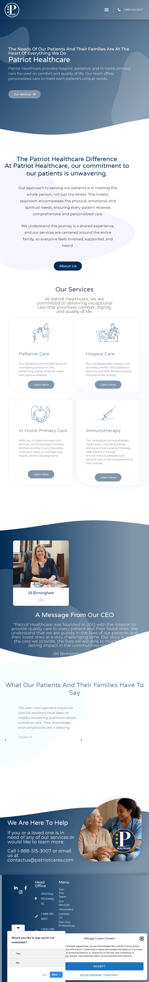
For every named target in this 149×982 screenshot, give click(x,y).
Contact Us (62, 915)
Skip (44, 974)
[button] (142, 938)
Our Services (62, 903)
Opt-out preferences (91, 975)
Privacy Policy (110, 975)
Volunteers (62, 909)
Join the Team (62, 893)
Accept (99, 966)
